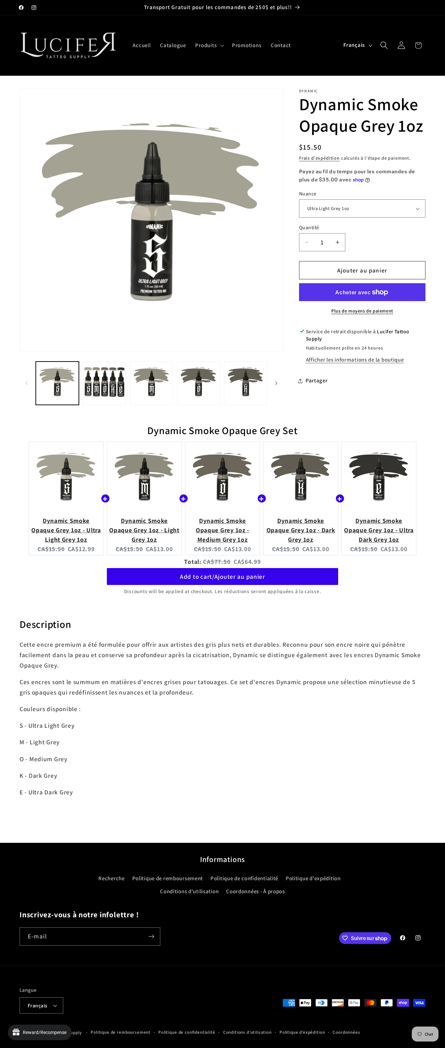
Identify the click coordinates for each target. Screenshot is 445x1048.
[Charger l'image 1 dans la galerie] (57, 383)
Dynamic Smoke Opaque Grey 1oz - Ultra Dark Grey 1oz (379, 530)
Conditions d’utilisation (247, 1032)
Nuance (308, 193)
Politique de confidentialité (244, 878)
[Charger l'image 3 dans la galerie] (151, 383)
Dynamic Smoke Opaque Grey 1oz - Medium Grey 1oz (222, 530)
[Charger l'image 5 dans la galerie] (245, 383)
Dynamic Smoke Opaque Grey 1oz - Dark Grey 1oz (300, 530)
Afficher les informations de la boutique (355, 359)
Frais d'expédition (319, 158)
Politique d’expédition (302, 1032)
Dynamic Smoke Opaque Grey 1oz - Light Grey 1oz (144, 530)
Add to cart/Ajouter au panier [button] (222, 576)
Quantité (309, 227)
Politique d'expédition (313, 878)
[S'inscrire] (151, 936)
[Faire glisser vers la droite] (276, 383)
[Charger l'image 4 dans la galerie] (198, 383)
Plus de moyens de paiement (362, 311)
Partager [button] (317, 380)
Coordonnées (346, 1032)
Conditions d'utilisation (189, 891)
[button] (209, 45)
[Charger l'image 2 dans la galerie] (104, 383)
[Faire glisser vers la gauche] (27, 383)
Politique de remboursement (167, 878)
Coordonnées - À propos (255, 891)
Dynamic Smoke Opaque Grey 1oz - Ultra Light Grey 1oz (66, 530)
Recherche (111, 878)
